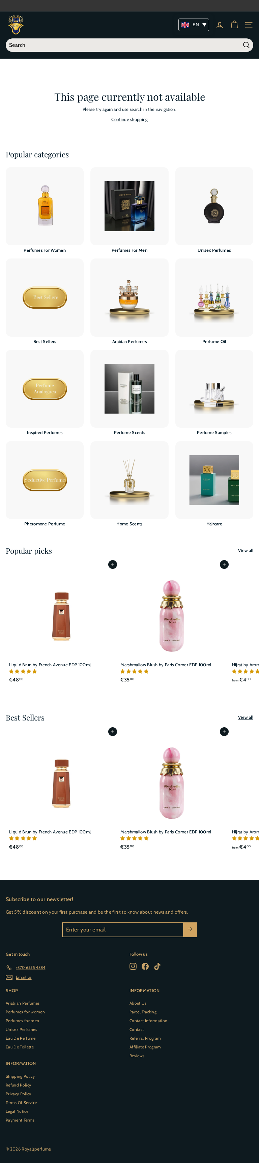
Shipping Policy (20, 1076)
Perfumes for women (25, 1011)
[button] (23, 671)
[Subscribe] (190, 930)
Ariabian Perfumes (23, 1003)
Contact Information (148, 1020)
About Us (138, 1003)
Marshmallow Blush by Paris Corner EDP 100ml (165, 664)
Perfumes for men (22, 1020)
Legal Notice (17, 1111)
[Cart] (234, 25)
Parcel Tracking (143, 1011)
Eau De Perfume (21, 1038)
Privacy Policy (18, 1093)
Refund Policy (18, 1085)
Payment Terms (20, 1120)
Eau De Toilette (20, 1046)
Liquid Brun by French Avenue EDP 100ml (50, 664)
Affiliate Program (145, 1046)
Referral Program (145, 1038)
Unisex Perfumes (21, 1029)
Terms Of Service (21, 1102)
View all (245, 550)
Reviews (137, 1055)
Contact (137, 1029)
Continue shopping (129, 119)
